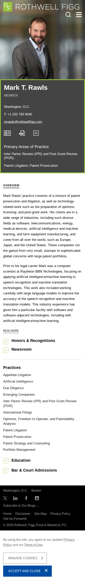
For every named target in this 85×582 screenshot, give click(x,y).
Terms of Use (33, 545)
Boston (36, 490)
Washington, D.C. (17, 107)
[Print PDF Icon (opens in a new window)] (22, 135)
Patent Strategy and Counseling (26, 443)
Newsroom (21, 349)
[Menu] (79, 15)
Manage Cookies (22, 558)
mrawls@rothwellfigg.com (23, 122)
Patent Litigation (16, 166)
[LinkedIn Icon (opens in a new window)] (36, 135)
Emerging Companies (19, 394)
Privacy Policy (60, 513)
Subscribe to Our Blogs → (21, 505)
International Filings (17, 412)
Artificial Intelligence (18, 381)
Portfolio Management (19, 450)
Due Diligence (13, 388)
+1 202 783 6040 (20, 114)
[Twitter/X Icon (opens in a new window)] (5, 499)
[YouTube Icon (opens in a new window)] (37, 499)
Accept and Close (24, 571)
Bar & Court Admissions (34, 470)
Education (20, 460)
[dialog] (42, 556)
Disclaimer (22, 513)
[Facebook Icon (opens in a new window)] (26, 499)
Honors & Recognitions (33, 340)
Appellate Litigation (17, 375)
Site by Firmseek (15, 518)
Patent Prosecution (44, 166)
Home (7, 513)
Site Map (40, 513)
